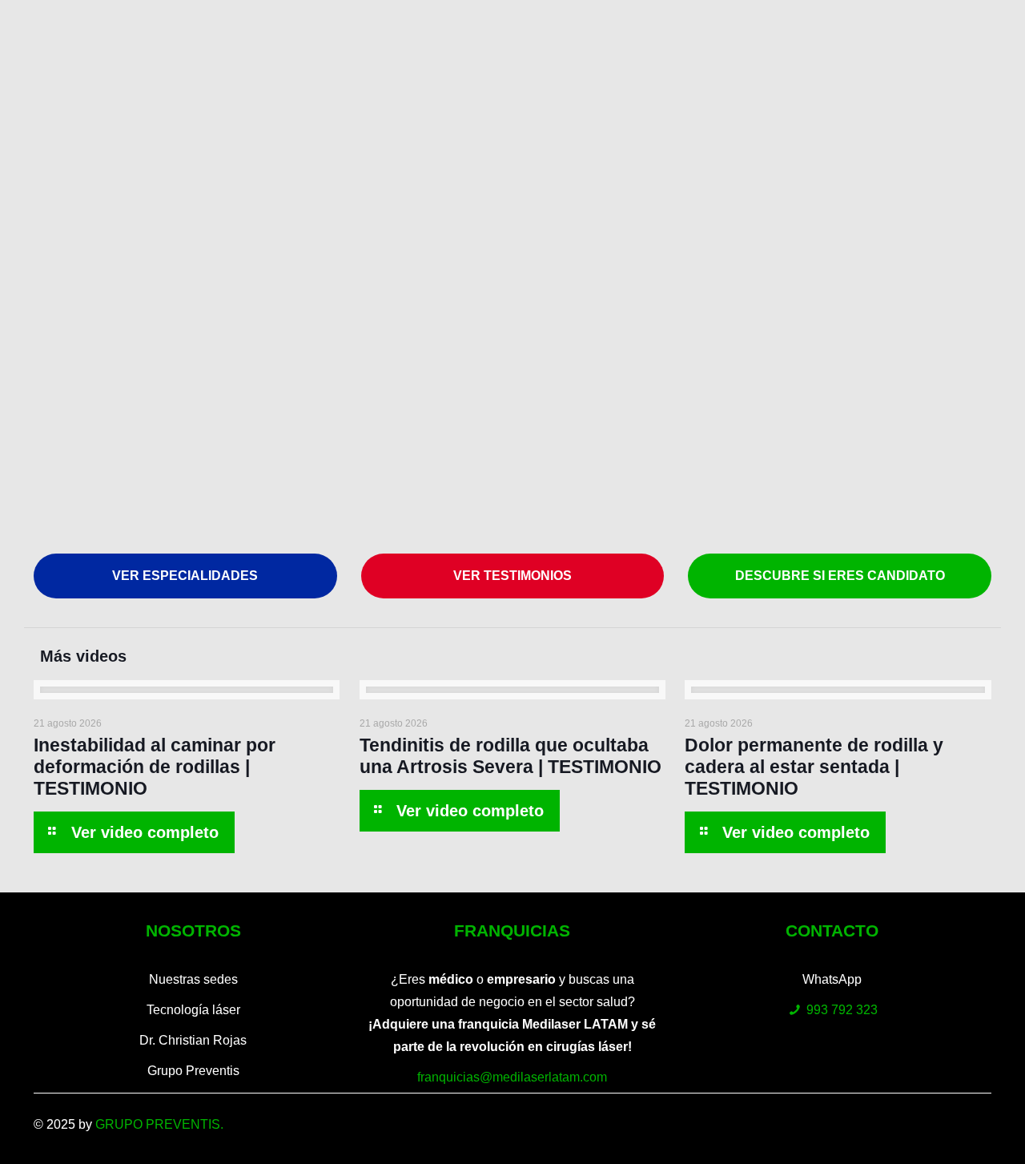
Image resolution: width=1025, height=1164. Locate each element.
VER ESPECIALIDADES (185, 575)
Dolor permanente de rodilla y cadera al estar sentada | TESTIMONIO (814, 767)
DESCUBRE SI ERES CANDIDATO (840, 575)
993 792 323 (842, 1010)
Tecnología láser (193, 1010)
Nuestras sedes (193, 979)
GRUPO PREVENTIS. (159, 1124)
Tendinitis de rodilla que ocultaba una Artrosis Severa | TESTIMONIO (510, 756)
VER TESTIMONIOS (512, 575)
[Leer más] (134, 832)
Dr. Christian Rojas (193, 1040)
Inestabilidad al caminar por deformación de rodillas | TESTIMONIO (154, 767)
